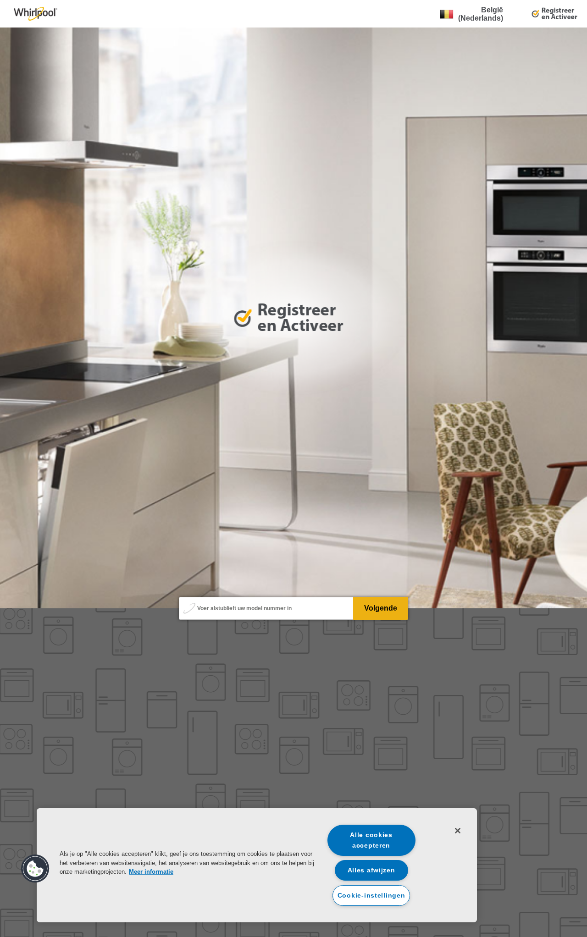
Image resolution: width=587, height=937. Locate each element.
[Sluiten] (458, 831)
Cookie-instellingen (371, 895)
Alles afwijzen (371, 870)
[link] (35, 14)
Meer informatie (151, 871)
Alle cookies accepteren (371, 840)
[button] (35, 868)
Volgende (380, 608)
